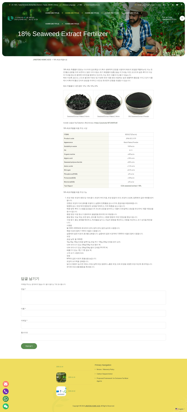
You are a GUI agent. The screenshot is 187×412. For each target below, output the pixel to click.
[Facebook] (164, 5)
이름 (23, 309)
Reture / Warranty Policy (105, 369)
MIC (80, 5)
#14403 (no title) (131, 13)
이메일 (24, 321)
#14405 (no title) (52, 24)
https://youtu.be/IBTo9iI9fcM (106, 123)
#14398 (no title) (92, 13)
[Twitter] (168, 5)
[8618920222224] (6, 399)
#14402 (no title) (52, 13)
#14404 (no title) (72, 24)
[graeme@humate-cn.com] (6, 384)
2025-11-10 (71, 377)
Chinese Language (68, 5)
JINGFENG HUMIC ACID (42, 60)
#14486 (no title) (72, 13)
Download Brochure (93, 5)
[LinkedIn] (173, 5)
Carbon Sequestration (105, 374)
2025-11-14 (59, 366)
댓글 (23, 289)
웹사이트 (24, 333)
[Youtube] (177, 5)
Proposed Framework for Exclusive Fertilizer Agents (112, 379)
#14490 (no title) (112, 13)
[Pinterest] (181, 5)
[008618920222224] (6, 391)
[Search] (182, 18)
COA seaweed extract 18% (131, 186)
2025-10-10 (71, 391)
